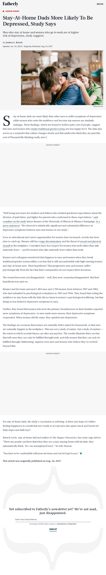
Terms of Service (61, 524)
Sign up (53, 529)
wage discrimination (50, 241)
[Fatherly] (10, 4)
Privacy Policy (72, 524)
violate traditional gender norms (48, 129)
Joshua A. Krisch (14, 42)
